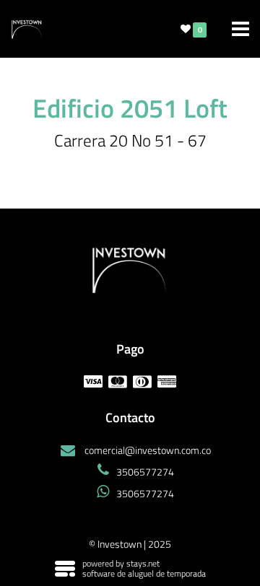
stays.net (143, 563)
